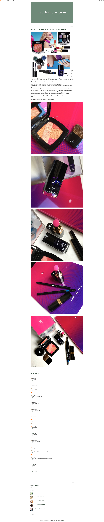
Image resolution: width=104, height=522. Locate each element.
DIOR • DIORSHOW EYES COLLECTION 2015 (39, 508)
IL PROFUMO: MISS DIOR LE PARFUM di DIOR (39, 500)
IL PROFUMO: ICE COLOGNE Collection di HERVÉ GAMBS (41, 492)
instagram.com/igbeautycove (35, 485)
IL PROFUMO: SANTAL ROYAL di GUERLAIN (39, 504)
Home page (52, 474)
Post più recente (34, 474)
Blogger (63, 520)
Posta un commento (34, 471)
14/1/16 (33, 380)
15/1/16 (33, 435)
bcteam (33, 392)
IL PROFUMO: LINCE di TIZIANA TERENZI (39, 496)
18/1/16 (33, 452)
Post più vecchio (70, 474)
